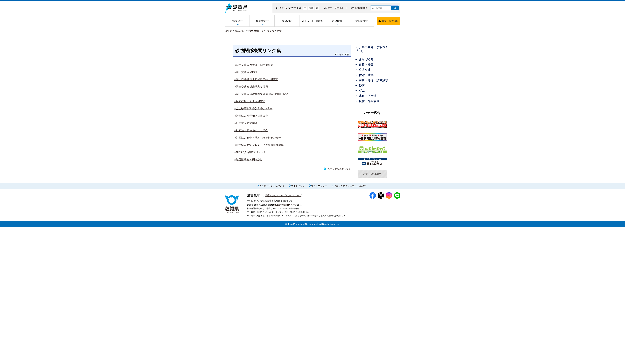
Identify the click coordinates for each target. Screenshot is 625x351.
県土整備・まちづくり (261, 30)
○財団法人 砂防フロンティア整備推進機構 (259, 144)
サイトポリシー (319, 185)
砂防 (279, 30)
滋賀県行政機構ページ (285, 204)
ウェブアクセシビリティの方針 (350, 185)
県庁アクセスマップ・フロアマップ (283, 195)
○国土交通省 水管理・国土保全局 (253, 65)
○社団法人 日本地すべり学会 (251, 130)
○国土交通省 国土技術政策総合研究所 (256, 79)
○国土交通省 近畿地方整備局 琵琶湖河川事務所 (261, 94)
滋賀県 (228, 30)
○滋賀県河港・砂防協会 (248, 159)
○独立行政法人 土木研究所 (249, 101)
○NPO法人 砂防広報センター (251, 152)
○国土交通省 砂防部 (245, 72)
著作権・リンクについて (272, 185)
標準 (311, 8)
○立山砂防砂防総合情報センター (253, 108)
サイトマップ (298, 185)
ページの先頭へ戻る (339, 168)
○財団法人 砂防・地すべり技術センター (257, 137)
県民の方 (240, 30)
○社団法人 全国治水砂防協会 (251, 115)
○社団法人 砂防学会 (245, 123)
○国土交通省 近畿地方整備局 (251, 86)
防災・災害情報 (390, 21)
